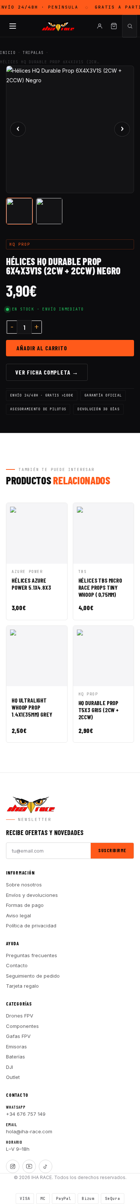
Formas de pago (25, 905)
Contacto (17, 965)
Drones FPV (19, 1016)
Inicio (8, 52)
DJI (9, 1067)
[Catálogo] (13, 26)
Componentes (22, 1026)
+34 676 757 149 (26, 1114)
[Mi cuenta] (99, 26)
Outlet (13, 1077)
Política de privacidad (31, 926)
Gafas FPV (18, 1036)
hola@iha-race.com (29, 1131)
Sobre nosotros (24, 885)
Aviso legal (18, 915)
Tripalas (33, 52)
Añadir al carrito (41, 347)
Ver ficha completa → (46, 372)
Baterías (15, 1057)
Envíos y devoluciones (32, 895)
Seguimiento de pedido (33, 976)
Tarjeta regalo (22, 986)
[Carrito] (114, 26)
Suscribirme (112, 850)
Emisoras (16, 1046)
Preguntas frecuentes (31, 955)
